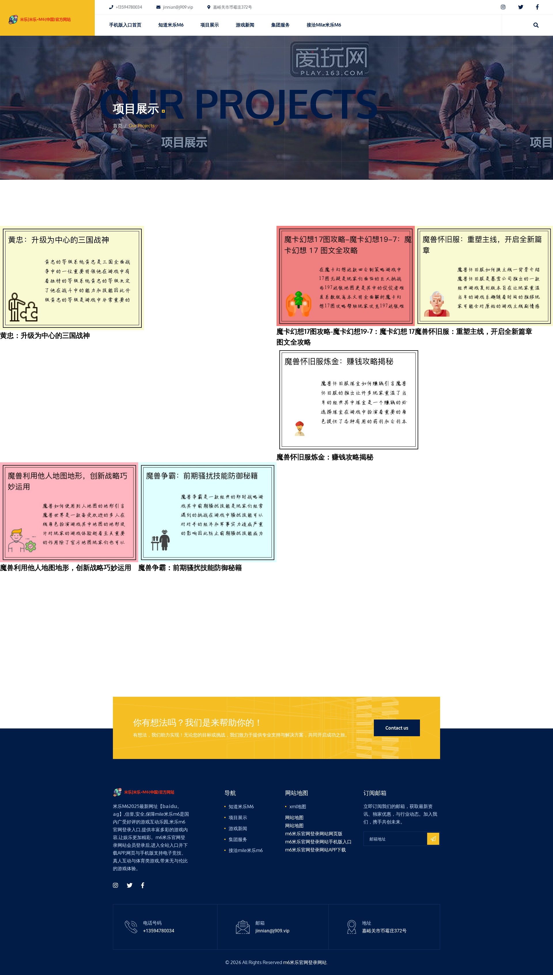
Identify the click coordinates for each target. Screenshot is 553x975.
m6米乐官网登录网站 (305, 962)
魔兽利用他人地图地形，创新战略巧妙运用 (65, 567)
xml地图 (297, 806)
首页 (117, 125)
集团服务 (280, 24)
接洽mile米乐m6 (324, 24)
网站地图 (294, 817)
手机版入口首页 (125, 24)
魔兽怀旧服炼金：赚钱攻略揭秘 (324, 456)
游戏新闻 (245, 24)
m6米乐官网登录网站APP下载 (315, 850)
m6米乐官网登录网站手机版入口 (318, 842)
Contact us (396, 728)
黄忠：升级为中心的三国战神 (45, 335)
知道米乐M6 (170, 24)
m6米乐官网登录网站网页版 (313, 833)
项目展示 (209, 24)
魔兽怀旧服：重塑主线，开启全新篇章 (473, 331)
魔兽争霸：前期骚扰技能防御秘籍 (190, 567)
